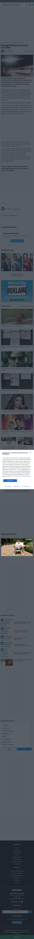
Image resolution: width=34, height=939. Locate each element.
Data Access (17, 486)
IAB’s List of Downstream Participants (19, 476)
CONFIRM (10, 480)
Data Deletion (8, 486)
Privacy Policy (26, 486)
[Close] (30, 452)
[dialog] (17, 469)
